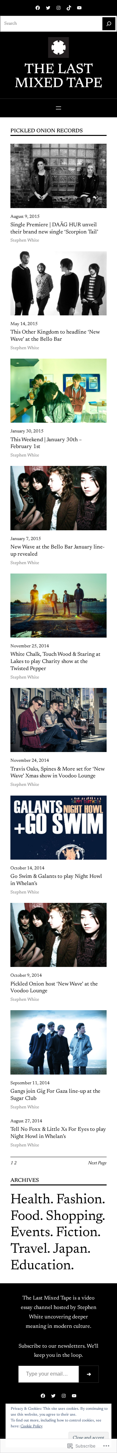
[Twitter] (48, 7)
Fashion (79, 1200)
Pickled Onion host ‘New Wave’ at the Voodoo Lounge (54, 988)
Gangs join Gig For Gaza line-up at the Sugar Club (55, 1095)
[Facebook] (37, 7)
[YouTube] (79, 7)
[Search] (108, 23)
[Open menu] (58, 108)
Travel (28, 1249)
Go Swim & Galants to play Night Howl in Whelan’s (56, 880)
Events (30, 1233)
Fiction (77, 1233)
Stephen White (24, 240)
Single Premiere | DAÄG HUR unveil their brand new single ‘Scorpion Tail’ (54, 228)
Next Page (97, 1163)
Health (30, 1200)
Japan (70, 1249)
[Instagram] (58, 7)
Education (40, 1266)
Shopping (74, 1216)
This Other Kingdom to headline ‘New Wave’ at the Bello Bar (55, 336)
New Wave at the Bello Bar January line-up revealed (57, 551)
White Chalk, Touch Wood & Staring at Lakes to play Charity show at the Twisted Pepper (55, 661)
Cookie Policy (31, 1426)
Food (25, 1216)
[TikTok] (69, 7)
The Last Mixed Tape (58, 77)
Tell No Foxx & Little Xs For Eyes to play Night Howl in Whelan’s (58, 1133)
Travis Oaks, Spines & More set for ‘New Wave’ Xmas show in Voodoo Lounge (57, 773)
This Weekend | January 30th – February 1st (46, 443)
